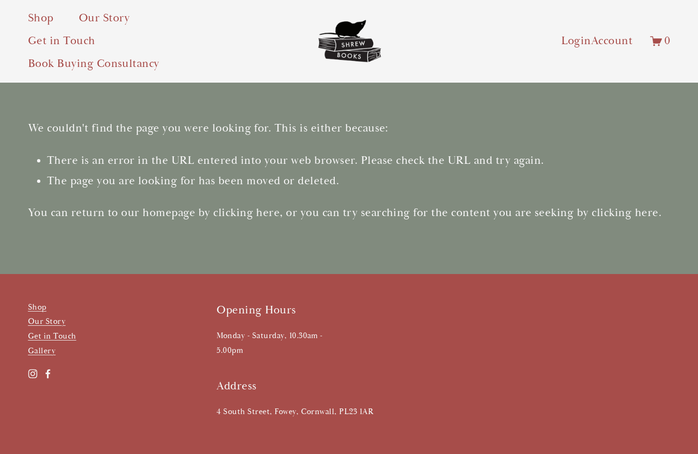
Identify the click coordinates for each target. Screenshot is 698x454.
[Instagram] (33, 373)
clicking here (246, 213)
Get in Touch (61, 41)
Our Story (104, 18)
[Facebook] (48, 373)
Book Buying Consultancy (94, 64)
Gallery (42, 351)
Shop (41, 18)
